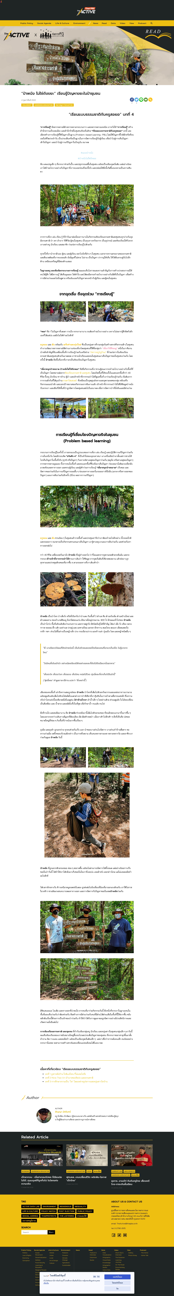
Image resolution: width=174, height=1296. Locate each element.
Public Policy (26, 23)
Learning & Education (44, 105)
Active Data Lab (30, 1206)
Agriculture (66, 1262)
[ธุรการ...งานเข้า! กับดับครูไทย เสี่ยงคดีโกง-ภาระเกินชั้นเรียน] (132, 1156)
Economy (25, 1171)
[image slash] (89, 23)
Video (122, 23)
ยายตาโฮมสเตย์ (69, 380)
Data (113, 23)
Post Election (66, 1211)
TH (98, 1276)
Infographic (106, 1257)
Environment (79, 23)
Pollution (65, 1253)
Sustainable (66, 1265)
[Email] (146, 101)
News (95, 23)
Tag (23, 1201)
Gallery (130, 1253)
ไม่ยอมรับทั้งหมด (117, 1283)
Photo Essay (132, 1255)
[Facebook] (113, 1235)
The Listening (67, 1216)
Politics (24, 1253)
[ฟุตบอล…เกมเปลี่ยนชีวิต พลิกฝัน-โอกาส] (87, 1156)
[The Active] (86, 11)
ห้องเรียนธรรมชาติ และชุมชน (78, 372)
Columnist (26, 105)
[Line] (141, 101)
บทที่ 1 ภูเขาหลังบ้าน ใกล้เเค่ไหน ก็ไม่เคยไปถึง (65, 1074)
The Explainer (120, 1257)
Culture (51, 1263)
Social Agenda (44, 23)
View (131, 23)
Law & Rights (129, 1171)
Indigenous (65, 1206)
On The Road (119, 1265)
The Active (144, 1253)
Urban (51, 1255)
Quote (92, 1260)
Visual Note (107, 1260)
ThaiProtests (48, 1216)
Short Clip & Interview (119, 1254)
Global (51, 1253)
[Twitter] (119, 1235)
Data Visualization (107, 1254)
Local (89, 1171)
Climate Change (65, 1259)
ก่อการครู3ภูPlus (98, 352)
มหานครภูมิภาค (29, 1220)
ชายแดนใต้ (82, 1216)
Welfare (37, 1260)
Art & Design (53, 1260)
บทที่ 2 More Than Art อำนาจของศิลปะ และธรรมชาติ (69, 1077)
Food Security (40, 1262)
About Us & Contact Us (126, 1201)
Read (104, 23)
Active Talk (144, 1255)
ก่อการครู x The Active (64, 105)
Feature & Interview (93, 1254)
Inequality (80, 1206)
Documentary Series (120, 1268)
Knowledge (107, 1262)
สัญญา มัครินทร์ (63, 1111)
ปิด (117, 1289)
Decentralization (41, 1257)
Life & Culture (62, 23)
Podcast (142, 23)
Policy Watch (48, 1211)
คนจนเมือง (97, 1171)
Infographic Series (106, 1266)
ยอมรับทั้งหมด (117, 1277)
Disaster (65, 1255)
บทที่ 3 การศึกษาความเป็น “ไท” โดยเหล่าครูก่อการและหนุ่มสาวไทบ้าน (76, 1081)
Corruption (117, 1171)
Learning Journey (118, 1261)
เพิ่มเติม (46, 1283)
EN (95, 1276)
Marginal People (40, 1270)
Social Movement (39, 1254)
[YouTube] (125, 1235)
